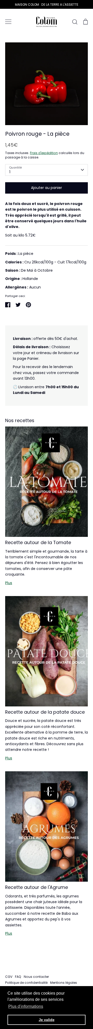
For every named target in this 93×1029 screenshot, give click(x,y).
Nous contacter (36, 976)
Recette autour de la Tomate (38, 542)
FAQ (18, 976)
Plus (8, 582)
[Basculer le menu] (8, 21)
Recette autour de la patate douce (45, 712)
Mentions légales (63, 982)
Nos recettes (19, 420)
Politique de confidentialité (26, 982)
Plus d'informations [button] (25, 1006)
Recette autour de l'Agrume (36, 887)
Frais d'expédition (44, 153)
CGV (8, 976)
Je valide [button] (47, 1020)
